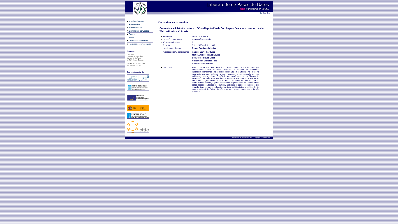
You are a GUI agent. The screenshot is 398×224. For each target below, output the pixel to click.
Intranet (268, 137)
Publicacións (134, 24)
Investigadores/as (136, 21)
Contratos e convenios (139, 31)
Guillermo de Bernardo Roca (204, 61)
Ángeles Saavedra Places (203, 52)
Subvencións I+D (136, 28)
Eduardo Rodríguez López (203, 58)
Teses (131, 37)
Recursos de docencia (138, 41)
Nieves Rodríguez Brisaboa (204, 48)
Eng (268, 13)
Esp (264, 13)
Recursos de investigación (140, 44)
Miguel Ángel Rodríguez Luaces (206, 55)
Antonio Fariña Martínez (202, 64)
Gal (261, 13)
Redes (131, 34)
